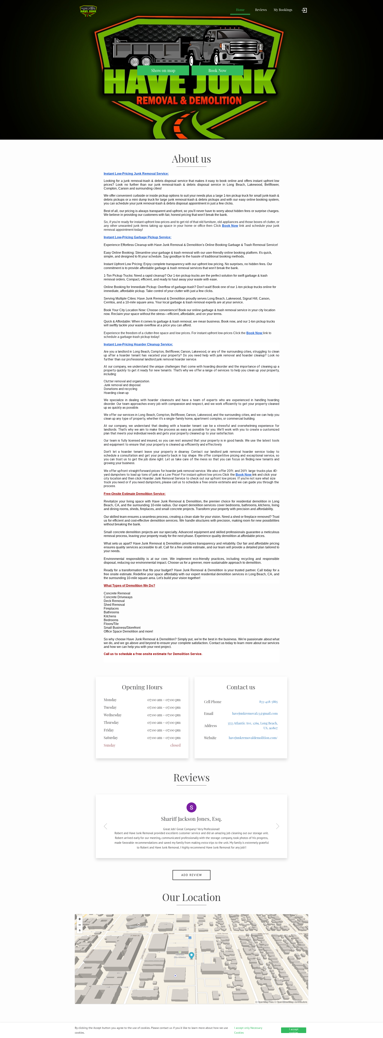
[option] (191, 826)
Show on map (163, 70)
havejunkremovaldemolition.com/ (253, 738)
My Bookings (283, 10)
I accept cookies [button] (293, 1030)
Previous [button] (107, 826)
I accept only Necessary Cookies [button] (248, 1030)
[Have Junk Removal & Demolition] (88, 10)
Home (240, 10)
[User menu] (304, 10)
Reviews (261, 10)
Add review (191, 875)
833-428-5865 (268, 702)
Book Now (217, 70)
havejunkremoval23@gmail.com (255, 713)
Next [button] (276, 826)
